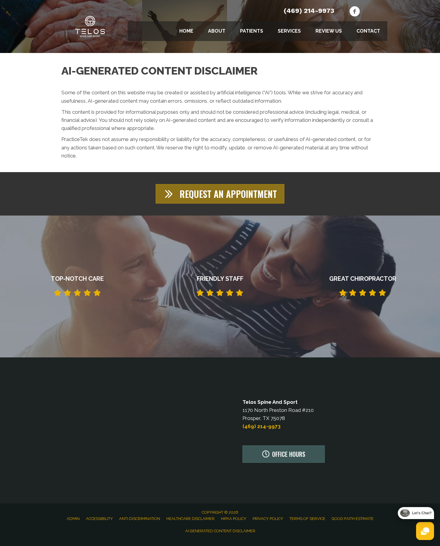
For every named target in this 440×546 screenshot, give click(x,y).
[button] (220, 194)
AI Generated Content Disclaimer (220, 531)
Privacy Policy (268, 518)
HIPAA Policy (233, 518)
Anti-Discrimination (139, 518)
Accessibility (99, 518)
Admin (73, 518)
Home (186, 31)
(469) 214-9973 (309, 10)
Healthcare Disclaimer (190, 518)
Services (289, 31)
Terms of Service (307, 518)
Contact (368, 31)
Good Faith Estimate (353, 518)
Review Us (328, 31)
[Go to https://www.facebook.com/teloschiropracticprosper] (354, 12)
